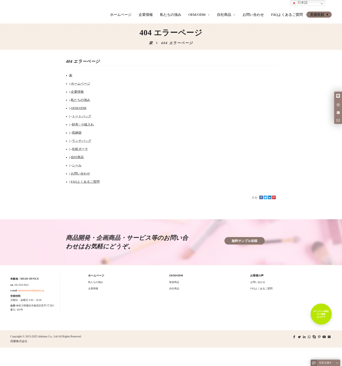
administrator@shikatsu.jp (31, 290)
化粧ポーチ (80, 149)
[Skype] (314, 337)
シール (77, 165)
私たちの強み (80, 100)
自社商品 (77, 157)
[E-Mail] (329, 337)
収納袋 (77, 132)
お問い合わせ (80, 173)
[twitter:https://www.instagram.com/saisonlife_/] (338, 104)
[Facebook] (294, 337)
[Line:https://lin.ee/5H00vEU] (338, 96)
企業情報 (77, 92)
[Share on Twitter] (265, 198)
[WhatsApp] (309, 337)
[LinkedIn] (304, 337)
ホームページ (120, 15)
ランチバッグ (81, 141)
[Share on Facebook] (261, 198)
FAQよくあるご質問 (85, 182)
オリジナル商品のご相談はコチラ (321, 314)
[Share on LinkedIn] (270, 198)
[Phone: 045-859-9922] (338, 112)
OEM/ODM (78, 108)
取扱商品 (174, 282)
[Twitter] (299, 337)
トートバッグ (81, 116)
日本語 (302, 2)
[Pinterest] (319, 337)
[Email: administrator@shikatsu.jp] (338, 120)
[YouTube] (324, 337)
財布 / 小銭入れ (83, 124)
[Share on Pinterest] (274, 198)
